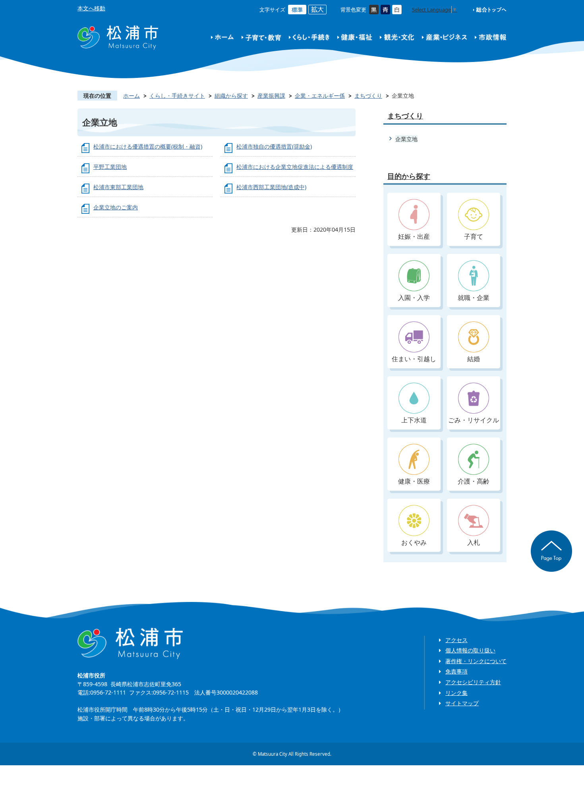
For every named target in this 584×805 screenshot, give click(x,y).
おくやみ (414, 542)
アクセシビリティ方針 (473, 682)
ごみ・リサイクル (473, 420)
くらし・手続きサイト (177, 95)
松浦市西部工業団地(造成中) (271, 187)
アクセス (456, 640)
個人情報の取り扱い (470, 650)
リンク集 (456, 693)
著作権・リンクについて (476, 661)
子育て (473, 236)
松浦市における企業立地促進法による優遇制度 (294, 166)
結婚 (473, 358)
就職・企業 (473, 297)
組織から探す (231, 95)
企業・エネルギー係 (320, 95)
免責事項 (456, 671)
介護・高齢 (473, 481)
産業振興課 (271, 95)
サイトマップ (462, 703)
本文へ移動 (91, 8)
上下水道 (414, 420)
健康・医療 (414, 481)
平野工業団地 (110, 166)
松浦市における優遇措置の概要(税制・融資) (147, 146)
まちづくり (368, 95)
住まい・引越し (414, 358)
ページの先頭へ (551, 551)
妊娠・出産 (414, 236)
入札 (473, 542)
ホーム (131, 95)
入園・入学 (414, 297)
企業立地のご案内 (115, 207)
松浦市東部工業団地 (118, 187)
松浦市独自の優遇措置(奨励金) (274, 146)
